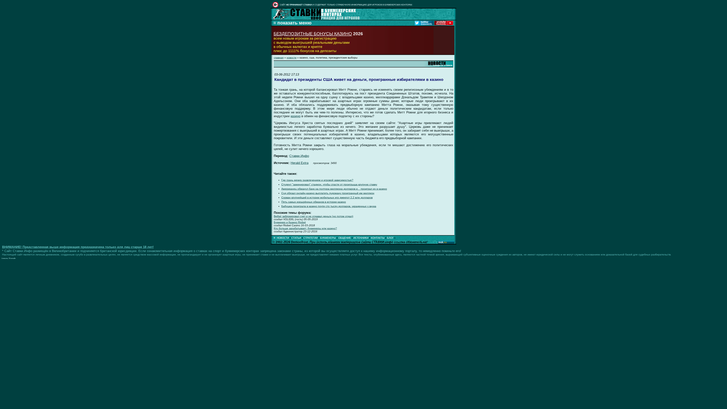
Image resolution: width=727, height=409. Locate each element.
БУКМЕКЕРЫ (328, 238)
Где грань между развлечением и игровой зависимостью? (317, 180)
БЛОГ (390, 238)
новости (291, 57)
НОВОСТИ (283, 238)
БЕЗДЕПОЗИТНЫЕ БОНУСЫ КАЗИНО (313, 33)
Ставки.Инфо (299, 156)
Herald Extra (299, 163)
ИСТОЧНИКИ (360, 238)
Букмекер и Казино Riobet (290, 222)
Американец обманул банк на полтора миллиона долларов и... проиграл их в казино (334, 188)
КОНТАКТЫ (378, 238)
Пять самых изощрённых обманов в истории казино (313, 202)
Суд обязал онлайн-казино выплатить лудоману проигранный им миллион (327, 193)
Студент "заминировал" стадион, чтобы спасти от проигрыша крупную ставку (329, 184)
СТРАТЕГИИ (310, 238)
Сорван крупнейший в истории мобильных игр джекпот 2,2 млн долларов (327, 197)
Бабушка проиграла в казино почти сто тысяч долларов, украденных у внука (328, 206)
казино (295, 116)
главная (279, 57)
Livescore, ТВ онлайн (9, 258)
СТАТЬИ (296, 238)
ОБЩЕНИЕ (344, 238)
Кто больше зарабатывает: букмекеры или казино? (305, 228)
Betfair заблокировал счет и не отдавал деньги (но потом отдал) (313, 216)
